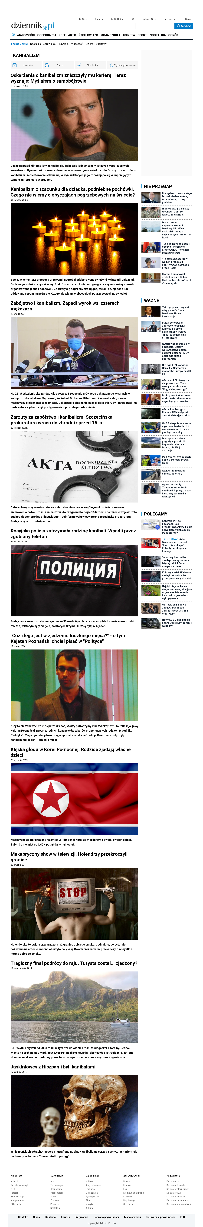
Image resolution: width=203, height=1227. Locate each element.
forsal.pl (99, 19)
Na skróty (16, 1175)
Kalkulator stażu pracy (178, 1189)
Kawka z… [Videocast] (71, 43)
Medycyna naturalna (133, 1193)
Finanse (127, 1185)
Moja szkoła (92, 1193)
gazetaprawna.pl (172, 19)
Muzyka (90, 1204)
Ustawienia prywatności (160, 1217)
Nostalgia (35, 43)
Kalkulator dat (173, 1181)
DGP (133, 19)
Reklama (50, 1217)
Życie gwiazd (92, 1196)
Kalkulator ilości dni (176, 1185)
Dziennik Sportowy (96, 43)
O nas (36, 1217)
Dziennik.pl (56, 1175)
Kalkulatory (173, 1175)
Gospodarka (56, 1189)
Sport (53, 1196)
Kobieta (89, 1181)
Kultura (89, 1208)
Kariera (65, 1217)
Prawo (126, 1181)
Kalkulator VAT (174, 1193)
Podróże (54, 1204)
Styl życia (128, 1204)
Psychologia (129, 1200)
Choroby (127, 1196)
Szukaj (186, 25)
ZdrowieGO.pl (149, 19)
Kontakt (23, 1217)
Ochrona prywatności (106, 1217)
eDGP (13, 1189)
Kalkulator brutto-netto (178, 1200)
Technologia (56, 1185)
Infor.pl (14, 1181)
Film (88, 1200)
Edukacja (90, 1189)
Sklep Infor (16, 1204)
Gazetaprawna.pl (19, 1185)
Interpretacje (17, 1200)
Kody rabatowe (93, 1185)
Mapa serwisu (132, 1217)
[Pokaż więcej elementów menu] (190, 35)
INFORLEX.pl (117, 19)
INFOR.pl (83, 19)
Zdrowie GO (49, 43)
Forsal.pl (15, 1193)
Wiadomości (56, 1193)
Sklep (188, 19)
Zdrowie (54, 1200)
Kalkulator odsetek (176, 1196)
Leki (125, 1189)
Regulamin (81, 1217)
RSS (182, 1217)
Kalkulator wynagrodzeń (179, 1204)
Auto (52, 1181)
